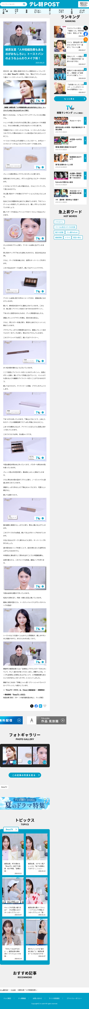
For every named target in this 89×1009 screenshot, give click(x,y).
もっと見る (69, 98)
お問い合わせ (37, 998)
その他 (72, 11)
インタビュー (82, 11)
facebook (85, 34)
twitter (85, 28)
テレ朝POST (44, 4)
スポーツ (50, 11)
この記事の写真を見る (24, 775)
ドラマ (67, 237)
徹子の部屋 (59, 232)
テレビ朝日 (7, 998)
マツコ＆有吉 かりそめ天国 (65, 227)
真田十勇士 (77, 237)
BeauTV (4, 787)
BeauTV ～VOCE (19, 694)
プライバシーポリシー (74, 998)
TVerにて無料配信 (29, 690)
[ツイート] (31, 706)
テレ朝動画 (22, 998)
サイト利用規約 (54, 998)
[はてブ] (40, 706)
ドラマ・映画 (5, 11)
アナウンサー (61, 11)
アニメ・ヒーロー (37, 11)
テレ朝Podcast (72, 232)
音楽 (26, 11)
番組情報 (58, 237)
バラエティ (16, 11)
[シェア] (36, 706)
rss (85, 39)
